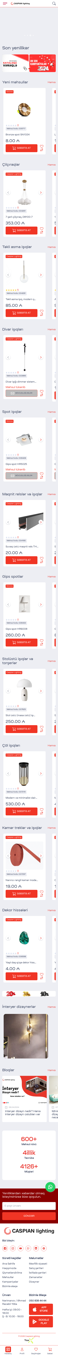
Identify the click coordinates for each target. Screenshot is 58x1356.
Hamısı (52, 82)
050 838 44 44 (37, 1301)
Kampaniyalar (10, 1282)
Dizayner (34, 1282)
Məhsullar (8, 1277)
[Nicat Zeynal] (26, 1036)
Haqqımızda (9, 1268)
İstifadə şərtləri (37, 1273)
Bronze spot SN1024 (18, 135)
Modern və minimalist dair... (21, 798)
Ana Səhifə (8, 1264)
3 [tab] (30, 35)
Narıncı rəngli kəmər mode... (22, 880)
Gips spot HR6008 (16, 629)
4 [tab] (33, 35)
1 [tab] (25, 35)
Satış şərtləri (36, 1268)
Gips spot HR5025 (16, 464)
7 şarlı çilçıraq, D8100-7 (19, 217)
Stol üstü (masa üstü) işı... (20, 715)
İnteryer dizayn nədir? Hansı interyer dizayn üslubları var (23, 1113)
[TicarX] (29, 1338)
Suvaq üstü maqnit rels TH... (22, 547)
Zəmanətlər (36, 1277)
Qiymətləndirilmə (12, 1273)
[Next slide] (41, 192)
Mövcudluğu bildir (23, 393)
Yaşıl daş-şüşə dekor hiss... (21, 963)
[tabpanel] (29, 24)
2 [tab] (27, 35)
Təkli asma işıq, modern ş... (21, 299)
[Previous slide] (8, 192)
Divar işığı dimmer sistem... (21, 382)
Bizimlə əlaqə (9, 1286)
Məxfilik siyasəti (38, 1264)
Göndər (29, 1216)
